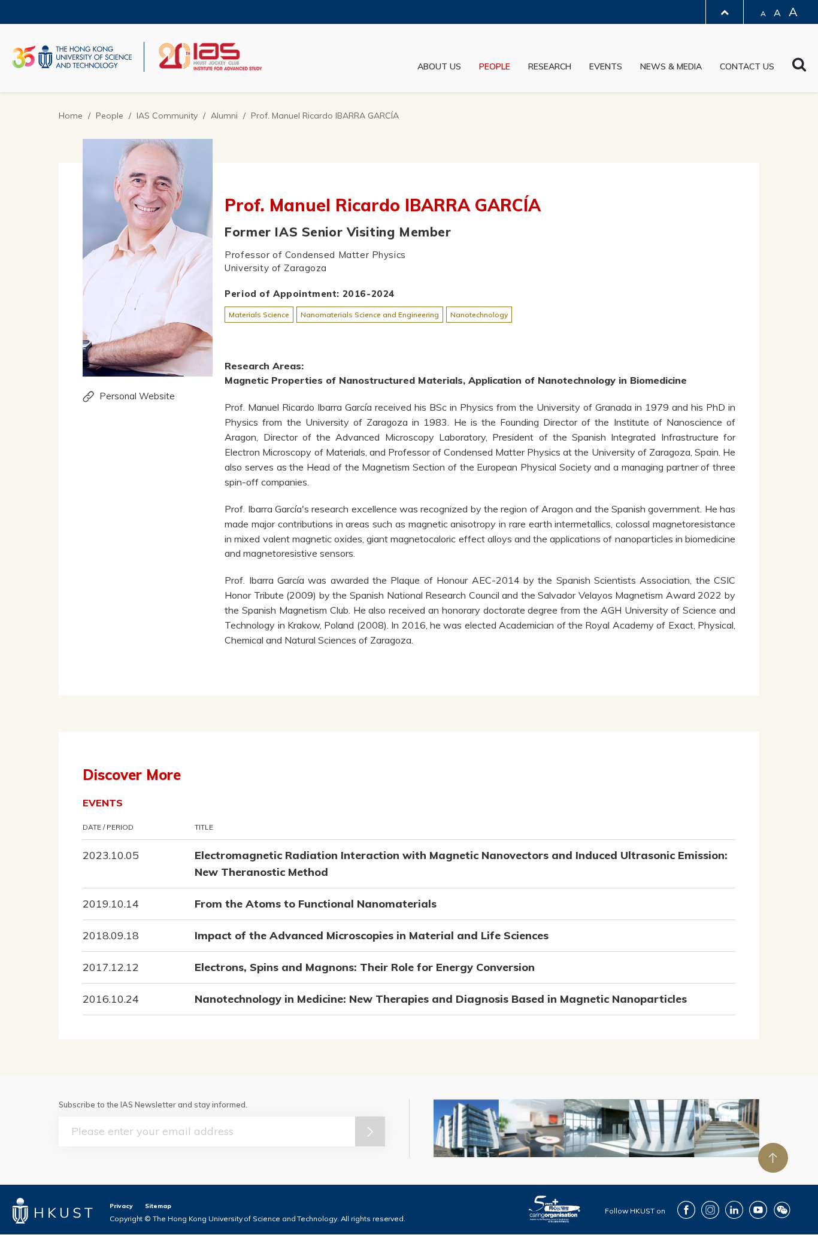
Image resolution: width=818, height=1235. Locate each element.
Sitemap (158, 1206)
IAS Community (167, 115)
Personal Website (137, 396)
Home (71, 115)
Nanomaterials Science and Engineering (370, 314)
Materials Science (259, 314)
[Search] (799, 67)
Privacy (121, 1206)
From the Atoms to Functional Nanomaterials (316, 904)
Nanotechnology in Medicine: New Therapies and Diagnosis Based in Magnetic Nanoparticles (441, 999)
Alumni (224, 115)
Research (549, 66)
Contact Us (747, 66)
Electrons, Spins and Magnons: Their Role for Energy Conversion (365, 967)
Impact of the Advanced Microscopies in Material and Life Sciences (372, 935)
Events (605, 66)
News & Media (671, 66)
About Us (439, 66)
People (494, 66)
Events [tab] (103, 803)
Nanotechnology (479, 314)
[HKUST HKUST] (72, 57)
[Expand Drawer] (724, 12)
